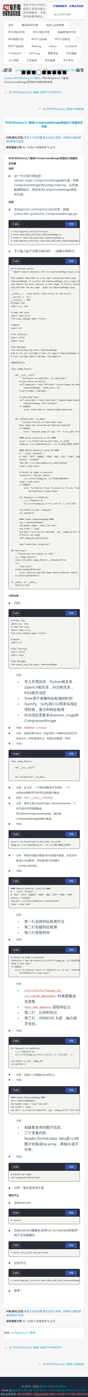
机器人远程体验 (55, 25)
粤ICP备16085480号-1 (36, 1390)
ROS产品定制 (15, 46)
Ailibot (53, 46)
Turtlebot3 (14, 53)
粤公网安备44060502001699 (69, 1390)
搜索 (80, 14)
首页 (10, 25)
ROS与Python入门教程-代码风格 (65, 109)
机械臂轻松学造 (67, 32)
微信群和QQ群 (30, 25)
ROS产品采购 (39, 39)
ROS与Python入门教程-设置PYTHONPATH (37, 92)
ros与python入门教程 (23, 1332)
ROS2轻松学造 (16, 32)
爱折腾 (17, 1390)
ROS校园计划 (15, 39)
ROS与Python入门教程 (27, 78)
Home (8, 78)
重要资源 (53, 53)
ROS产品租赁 (62, 39)
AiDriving (34, 53)
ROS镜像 (50, 60)
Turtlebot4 (71, 46)
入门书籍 (13, 60)
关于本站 (68, 60)
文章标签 (32, 60)
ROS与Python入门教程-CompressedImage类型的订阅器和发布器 (44, 124)
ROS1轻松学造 (41, 32)
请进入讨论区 (32, 137)
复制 (71, 224)
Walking (36, 46)
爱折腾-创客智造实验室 (52, 1386)
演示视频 (71, 53)
